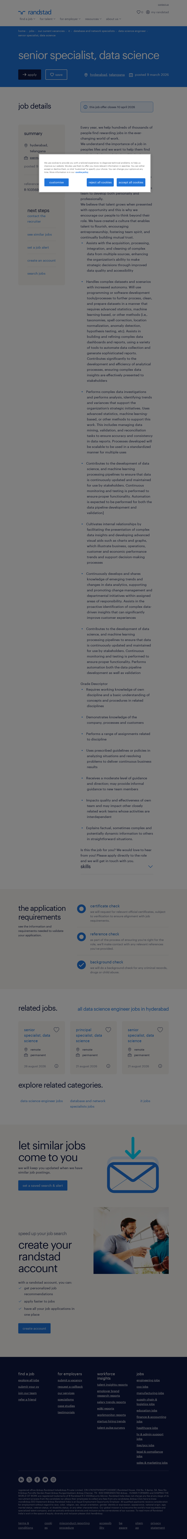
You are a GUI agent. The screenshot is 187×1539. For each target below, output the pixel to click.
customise (56, 182)
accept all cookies (131, 182)
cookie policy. (82, 172)
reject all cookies (100, 182)
